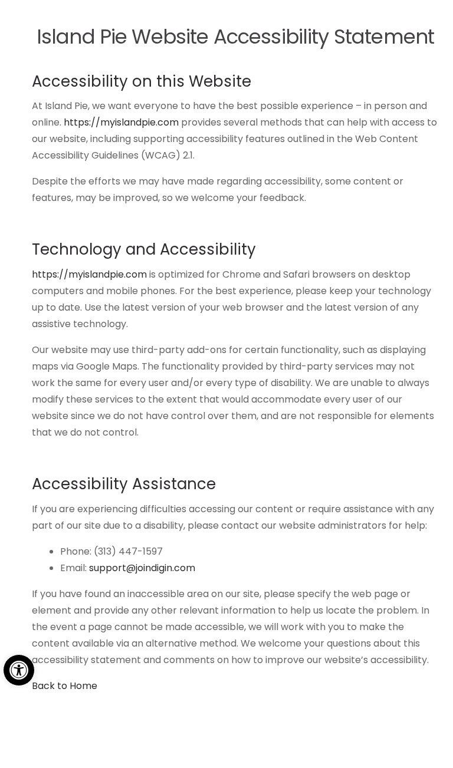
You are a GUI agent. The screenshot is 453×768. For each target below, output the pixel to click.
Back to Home (64, 686)
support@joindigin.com (142, 568)
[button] (19, 670)
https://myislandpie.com (121, 122)
